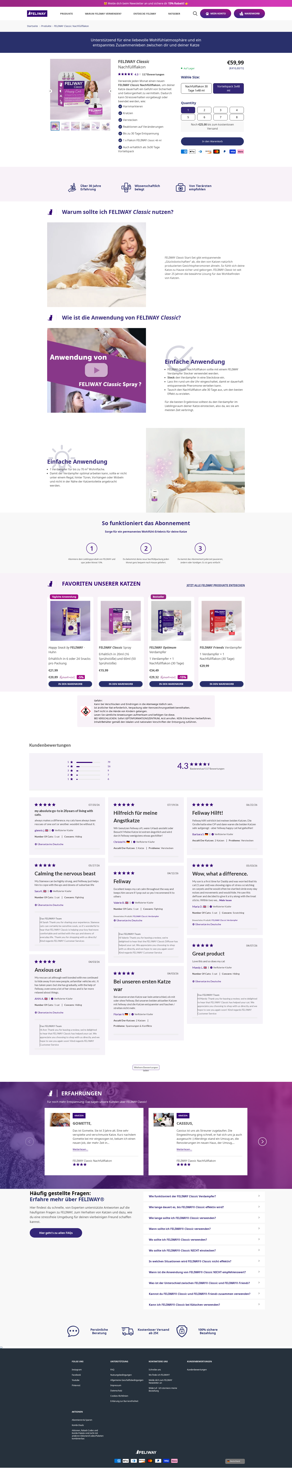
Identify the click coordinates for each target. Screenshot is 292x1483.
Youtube (75, 1380)
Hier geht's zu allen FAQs (56, 1233)
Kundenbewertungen (197, 1369)
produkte (66, 13)
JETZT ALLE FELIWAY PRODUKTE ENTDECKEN (216, 585)
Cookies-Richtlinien (119, 1395)
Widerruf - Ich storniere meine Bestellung (163, 1389)
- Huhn (66, 649)
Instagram (77, 1369)
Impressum (115, 1385)
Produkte (46, 26)
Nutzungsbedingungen (121, 1374)
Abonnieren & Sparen (82, 1419)
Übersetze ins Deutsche (50, 844)
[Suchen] (195, 13)
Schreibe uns (155, 1369)
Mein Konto (218, 13)
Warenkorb (252, 13)
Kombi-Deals (78, 1425)
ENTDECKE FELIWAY (144, 13)
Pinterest (76, 1385)
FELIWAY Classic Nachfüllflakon (71, 26)
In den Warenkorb (70, 684)
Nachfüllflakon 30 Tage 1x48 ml (196, 88)
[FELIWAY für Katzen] (37, 13)
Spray (115, 647)
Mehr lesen (225, 900)
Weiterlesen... (80, 1149)
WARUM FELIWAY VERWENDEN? (103, 13)
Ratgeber (174, 13)
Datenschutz (116, 1390)
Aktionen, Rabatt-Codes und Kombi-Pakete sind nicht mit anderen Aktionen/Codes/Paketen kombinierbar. (87, 1434)
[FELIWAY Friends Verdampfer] (222, 621)
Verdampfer (162, 649)
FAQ (112, 1369)
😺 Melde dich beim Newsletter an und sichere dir (146, 3)
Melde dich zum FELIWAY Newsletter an (160, 1381)
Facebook (76, 1374)
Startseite (32, 26)
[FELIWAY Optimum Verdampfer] (171, 621)
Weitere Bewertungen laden (146, 1068)
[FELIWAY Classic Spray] (121, 621)
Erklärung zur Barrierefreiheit (124, 1401)
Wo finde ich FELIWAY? (159, 1374)
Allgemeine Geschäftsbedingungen (126, 1380)
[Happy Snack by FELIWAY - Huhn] (70, 621)
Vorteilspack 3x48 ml (228, 88)
